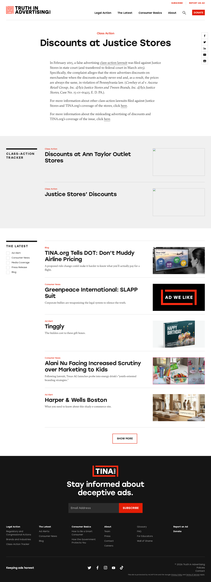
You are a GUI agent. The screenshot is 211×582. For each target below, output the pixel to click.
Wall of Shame (145, 541)
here (124, 106)
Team (107, 531)
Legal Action (103, 12)
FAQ (139, 531)
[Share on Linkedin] (205, 48)
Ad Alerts (44, 531)
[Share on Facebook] (205, 36)
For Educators (145, 536)
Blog (14, 272)
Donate (177, 531)
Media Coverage (21, 262)
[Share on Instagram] (105, 567)
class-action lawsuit (113, 63)
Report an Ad (197, 3)
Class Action (105, 33)
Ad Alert (16, 253)
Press (107, 536)
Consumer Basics (150, 12)
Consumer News (21, 257)
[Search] (184, 12)
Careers (108, 545)
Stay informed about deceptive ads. (105, 488)
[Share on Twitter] (205, 42)
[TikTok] (121, 567)
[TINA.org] (105, 470)
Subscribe (177, 3)
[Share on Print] (205, 61)
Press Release (19, 267)
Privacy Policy (176, 575)
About (172, 12)
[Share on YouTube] (113, 567)
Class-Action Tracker (17, 544)
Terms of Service (193, 575)
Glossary (142, 526)
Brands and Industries (18, 539)
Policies (201, 567)
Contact (109, 541)
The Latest (125, 12)
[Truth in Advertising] (28, 10)
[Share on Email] (205, 55)
